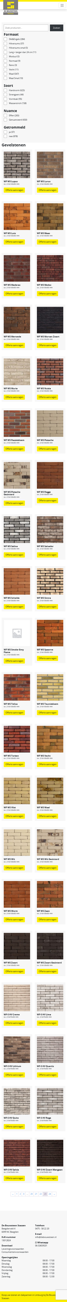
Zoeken (56, 27)
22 (41, 1193)
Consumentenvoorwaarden (15, 1251)
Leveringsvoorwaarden (13, 1248)
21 (36, 1193)
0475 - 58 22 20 (42, 1228)
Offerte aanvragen (14, 190)
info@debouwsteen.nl (45, 1237)
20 (31, 1193)
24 (50, 1193)
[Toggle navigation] (62, 5)
